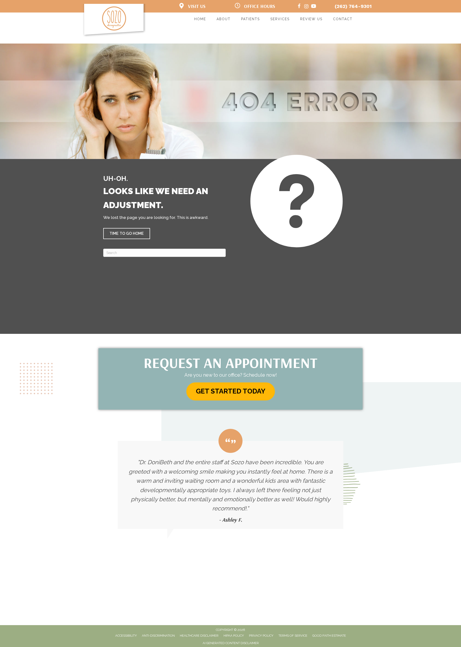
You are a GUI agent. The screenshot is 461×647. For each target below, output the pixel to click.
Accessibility (126, 635)
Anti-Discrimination (158, 635)
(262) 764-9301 (353, 6)
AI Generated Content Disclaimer (231, 643)
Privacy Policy (261, 635)
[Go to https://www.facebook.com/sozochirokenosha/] (299, 7)
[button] (126, 233)
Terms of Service (293, 635)
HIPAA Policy (234, 635)
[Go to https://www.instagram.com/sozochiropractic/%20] (306, 7)
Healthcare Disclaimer (199, 635)
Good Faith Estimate (329, 635)
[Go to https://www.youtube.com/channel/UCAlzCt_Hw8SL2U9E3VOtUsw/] (313, 7)
